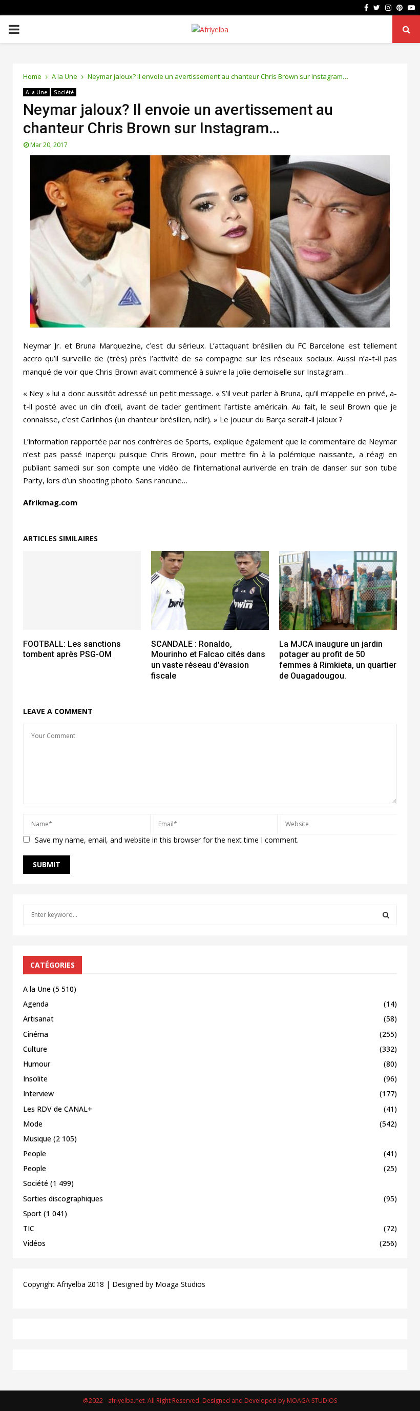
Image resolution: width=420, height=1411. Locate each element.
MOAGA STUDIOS (312, 1400)
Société (64, 92)
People (34, 1153)
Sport (32, 1213)
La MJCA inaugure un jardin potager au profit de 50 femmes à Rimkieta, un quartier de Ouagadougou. (337, 660)
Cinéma (35, 1034)
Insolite (35, 1078)
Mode (33, 1124)
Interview (38, 1093)
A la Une (36, 92)
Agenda (36, 1004)
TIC (28, 1228)
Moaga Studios (180, 1284)
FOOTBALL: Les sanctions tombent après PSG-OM (72, 649)
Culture (35, 1049)
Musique (37, 1138)
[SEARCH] (386, 915)
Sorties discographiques (63, 1198)
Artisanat (38, 1019)
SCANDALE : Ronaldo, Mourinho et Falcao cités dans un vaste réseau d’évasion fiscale (208, 660)
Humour (36, 1064)
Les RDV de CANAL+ (57, 1109)
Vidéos (34, 1243)
